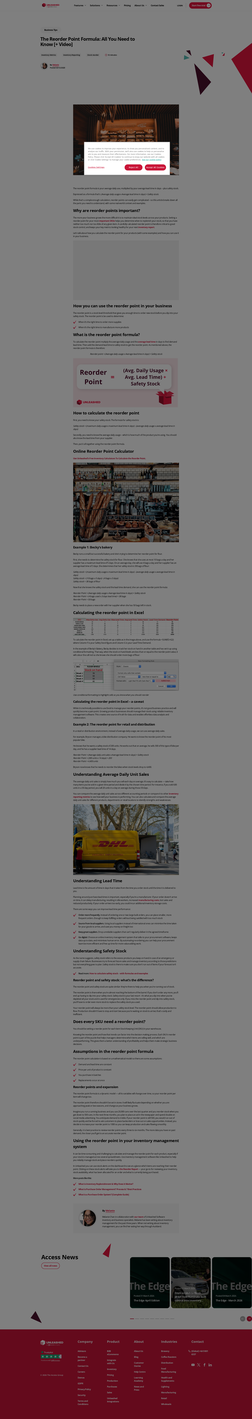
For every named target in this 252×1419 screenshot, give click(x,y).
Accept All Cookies (155, 167)
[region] (127, 158)
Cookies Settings (96, 167)
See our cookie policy (151, 159)
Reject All (133, 167)
